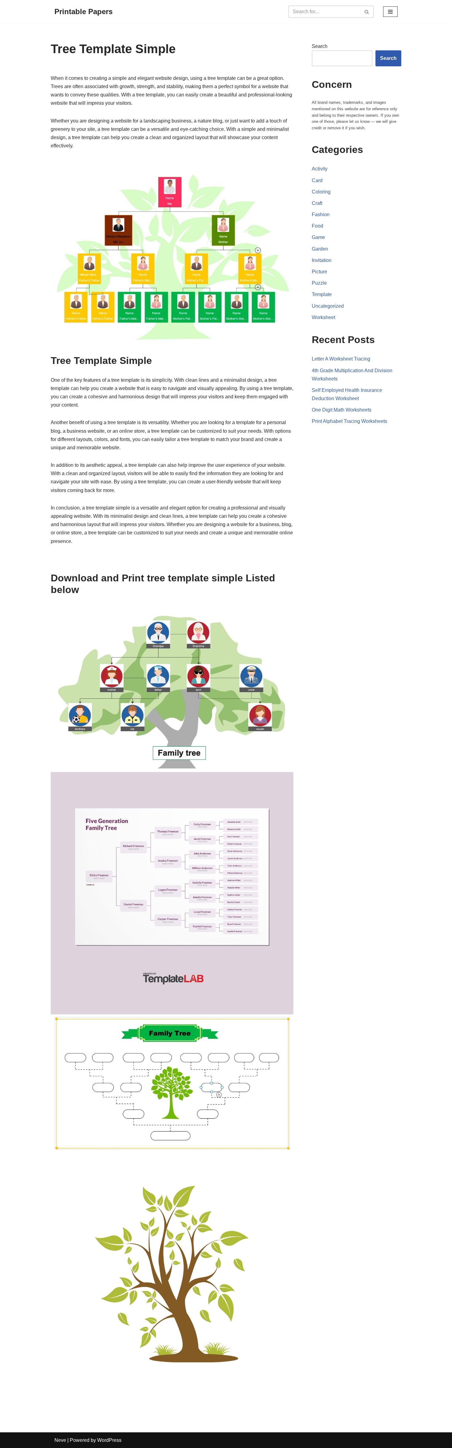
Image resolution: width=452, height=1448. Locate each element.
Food (317, 225)
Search (319, 46)
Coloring (321, 191)
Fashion (321, 214)
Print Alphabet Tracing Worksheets (349, 421)
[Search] (367, 12)
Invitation (321, 260)
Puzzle (319, 283)
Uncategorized (328, 306)
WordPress (109, 1440)
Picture (319, 271)
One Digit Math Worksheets (341, 409)
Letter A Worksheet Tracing (341, 358)
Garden (320, 249)
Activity (319, 168)
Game (318, 237)
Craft (317, 203)
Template (322, 294)
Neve (60, 1440)
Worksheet (323, 317)
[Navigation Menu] (390, 11)
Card (317, 180)
